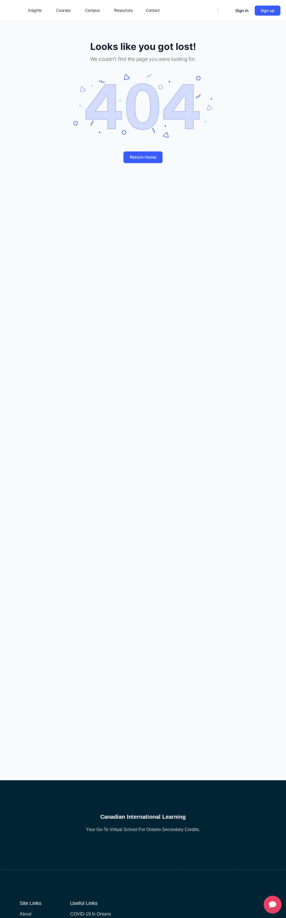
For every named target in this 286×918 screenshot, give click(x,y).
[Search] (210, 10)
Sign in (242, 10)
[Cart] (226, 10)
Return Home (143, 157)
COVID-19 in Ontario (90, 914)
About (25, 914)
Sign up (268, 10)
